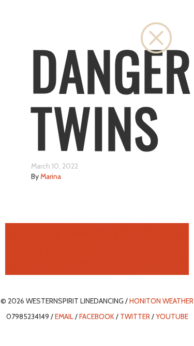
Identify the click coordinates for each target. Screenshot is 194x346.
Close (156, 37)
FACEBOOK (96, 316)
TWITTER (135, 316)
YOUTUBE (172, 316)
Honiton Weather (161, 301)
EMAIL (64, 316)
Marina (50, 176)
